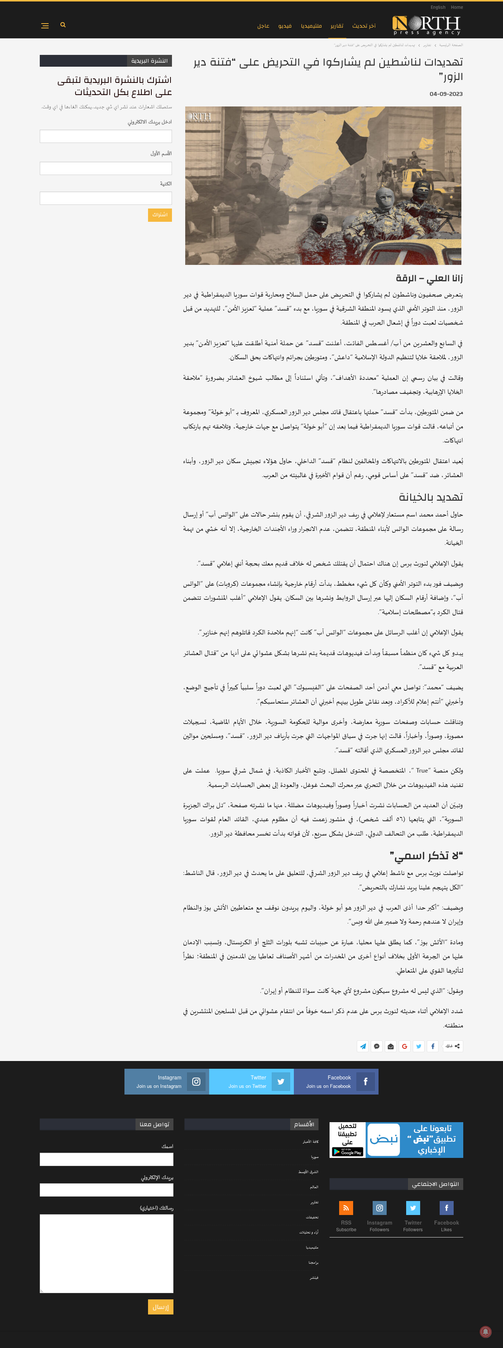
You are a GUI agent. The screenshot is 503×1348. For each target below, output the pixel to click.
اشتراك (160, 215)
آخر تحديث (364, 26)
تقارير (337, 26)
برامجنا (314, 1263)
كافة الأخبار (311, 1142)
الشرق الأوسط (308, 1172)
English (438, 7)
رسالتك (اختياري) (156, 1208)
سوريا (315, 1157)
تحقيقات (312, 1217)
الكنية (166, 184)
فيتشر (314, 1278)
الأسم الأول (161, 153)
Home (457, 7)
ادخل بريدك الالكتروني (150, 122)
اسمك (167, 1146)
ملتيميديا (311, 26)
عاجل (263, 26)
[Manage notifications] (486, 1332)
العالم (314, 1187)
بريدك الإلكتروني (157, 1177)
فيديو (285, 26)
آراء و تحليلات (309, 1232)
